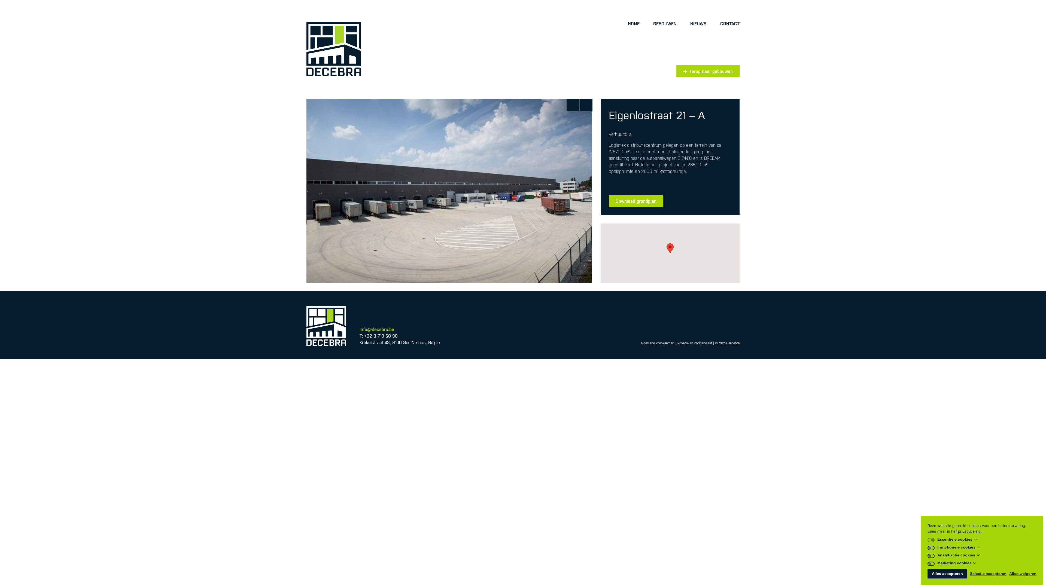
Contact (730, 23)
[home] (333, 49)
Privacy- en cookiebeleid (694, 343)
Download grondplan (636, 201)
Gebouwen (665, 23)
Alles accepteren (947, 573)
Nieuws (698, 23)
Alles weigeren (1022, 573)
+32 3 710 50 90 (381, 335)
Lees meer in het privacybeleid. (954, 531)
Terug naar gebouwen (711, 71)
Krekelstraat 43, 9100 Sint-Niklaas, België (400, 342)
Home (634, 23)
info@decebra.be (377, 329)
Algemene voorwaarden (657, 343)
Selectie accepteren (988, 573)
